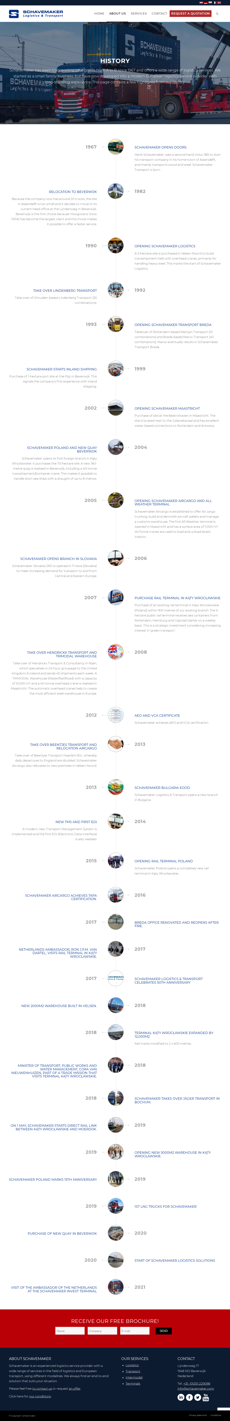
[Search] (217, 14)
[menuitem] (99, 14)
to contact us (42, 1388)
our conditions (40, 1396)
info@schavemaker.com (196, 1388)
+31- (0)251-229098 (196, 1383)
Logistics (132, 1365)
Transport (133, 1371)
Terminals (133, 1383)
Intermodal (134, 1377)
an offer (74, 1388)
